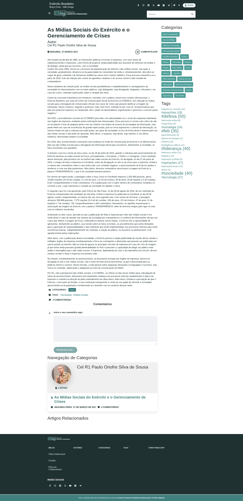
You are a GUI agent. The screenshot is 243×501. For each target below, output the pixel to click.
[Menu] (49, 13)
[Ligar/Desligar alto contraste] (174, 5)
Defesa (166, 62)
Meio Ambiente (169, 79)
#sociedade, (66, 295)
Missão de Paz (185, 79)
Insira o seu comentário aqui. (68, 312)
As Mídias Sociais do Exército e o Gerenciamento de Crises (100, 399)
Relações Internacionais (172, 90)
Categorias (104, 448)
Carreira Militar (169, 40)
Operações (167, 84)
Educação (177, 62)
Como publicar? (156, 448)
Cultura (184, 57)
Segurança (167, 96)
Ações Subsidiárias (170, 34)
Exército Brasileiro (61, 3)
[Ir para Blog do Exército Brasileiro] (71, 14)
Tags (125, 448)
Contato (52, 460)
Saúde (188, 90)
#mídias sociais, (80, 295)
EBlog (51, 448)
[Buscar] (192, 14)
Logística (176, 73)
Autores (77, 448)
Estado (165, 68)
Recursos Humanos (184, 84)
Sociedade (180, 96)
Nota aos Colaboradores (55, 468)
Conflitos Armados (170, 57)
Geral (72, 290)
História (166, 73)
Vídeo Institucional (56, 454)
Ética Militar (177, 68)
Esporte (188, 62)
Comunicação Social (171, 51)
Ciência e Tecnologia (171, 45)
